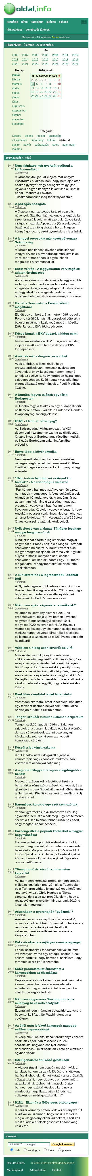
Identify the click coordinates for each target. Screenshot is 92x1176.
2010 (55, 55)
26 (36, 96)
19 (36, 92)
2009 (45, 55)
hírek (51, 1150)
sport (55, 144)
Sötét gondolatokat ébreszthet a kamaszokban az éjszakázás (39, 970)
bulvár (27, 144)
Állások (63, 21)
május (15, 92)
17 (59, 88)
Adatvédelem (37, 1170)
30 (41, 80)
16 (54, 88)
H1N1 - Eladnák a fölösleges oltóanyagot (46, 1102)
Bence (55, 37)
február (16, 79)
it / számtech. (20, 140)
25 (32, 96)
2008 (35, 55)
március (17, 84)
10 (59, 84)
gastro (16, 144)
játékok (66, 1150)
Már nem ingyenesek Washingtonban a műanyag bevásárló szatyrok (44, 1001)
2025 (65, 64)
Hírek (24, 21)
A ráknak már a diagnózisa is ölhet (41, 356)
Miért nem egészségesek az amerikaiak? (45, 605)
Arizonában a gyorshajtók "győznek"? (44, 911)
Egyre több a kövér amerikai (36, 451)
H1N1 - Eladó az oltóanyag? (36, 421)
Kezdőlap (12, 21)
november (18, 119)
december (18, 123)
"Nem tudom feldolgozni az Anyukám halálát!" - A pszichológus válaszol (43, 480)
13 (41, 88)
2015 (35, 59)
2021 (25, 64)
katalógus (34, 1150)
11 (32, 88)
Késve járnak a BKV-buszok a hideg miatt (46, 333)
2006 (15, 55)
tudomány (37, 140)
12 (36, 88)
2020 (15, 64)
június (15, 97)
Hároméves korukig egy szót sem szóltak (46, 804)
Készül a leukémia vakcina (35, 747)
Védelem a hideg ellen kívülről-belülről (44, 647)
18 (32, 92)
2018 (65, 59)
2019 (75, 59)
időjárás (17, 149)
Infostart (20, 245)
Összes (16, 135)
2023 (45, 64)
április (15, 88)
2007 (25, 55)
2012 (75, 55)
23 (54, 92)
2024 (55, 64)
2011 (65, 55)
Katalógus (37, 21)
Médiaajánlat (15, 1170)
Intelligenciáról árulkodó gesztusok (42, 1060)
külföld (41, 135)
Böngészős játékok (38, 29)
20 (41, 92)
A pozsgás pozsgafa (30, 204)
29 (36, 80)
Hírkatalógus (15, 29)
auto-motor (68, 144)
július (15, 101)
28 (32, 80)
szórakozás (42, 144)
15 (50, 88)
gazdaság (55, 135)
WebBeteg (21, 172)
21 (46, 92)
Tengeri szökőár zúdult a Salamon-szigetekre (49, 717)
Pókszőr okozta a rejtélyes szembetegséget (48, 942)
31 (46, 80)
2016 (45, 59)
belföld (29, 135)
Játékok (51, 21)
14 (46, 88)
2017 (55, 59)
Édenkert (21, 207)
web (17, 1150)
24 (59, 92)
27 (41, 96)
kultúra (51, 140)
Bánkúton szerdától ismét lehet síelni (43, 694)
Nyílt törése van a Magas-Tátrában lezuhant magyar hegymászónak (48, 530)
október (16, 115)
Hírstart (56, 1170)
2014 (25, 59)
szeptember (19, 110)
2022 (35, 64)
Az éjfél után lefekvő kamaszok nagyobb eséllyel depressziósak (46, 1027)
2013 (15, 59)
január (16, 75)
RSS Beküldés (16, 1163)
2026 (75, 64)
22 (50, 92)
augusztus (18, 106)
